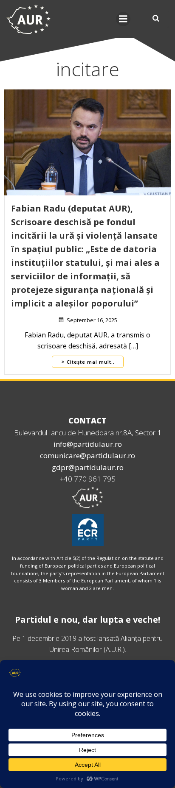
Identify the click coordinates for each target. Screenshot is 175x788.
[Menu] (123, 19)
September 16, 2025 (92, 320)
